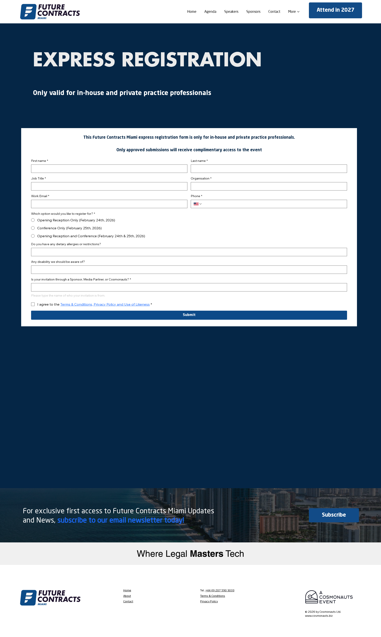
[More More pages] (298, 12)
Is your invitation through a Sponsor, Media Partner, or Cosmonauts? (81, 279)
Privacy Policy (209, 601)
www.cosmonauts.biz (319, 616)
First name (39, 161)
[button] (334, 515)
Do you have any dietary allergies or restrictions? (66, 244)
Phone (196, 196)
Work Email (40, 196)
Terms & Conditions (212, 596)
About (127, 596)
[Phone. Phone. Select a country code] (198, 204)
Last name (199, 161)
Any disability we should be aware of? (58, 262)
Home (127, 590)
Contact (128, 601)
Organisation (201, 178)
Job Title (38, 178)
